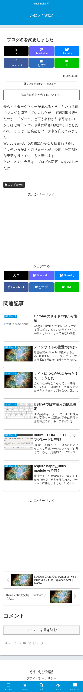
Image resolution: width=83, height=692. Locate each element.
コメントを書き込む (41, 630)
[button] (74, 572)
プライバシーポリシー (41, 678)
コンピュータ (15, 184)
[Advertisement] (41, 227)
